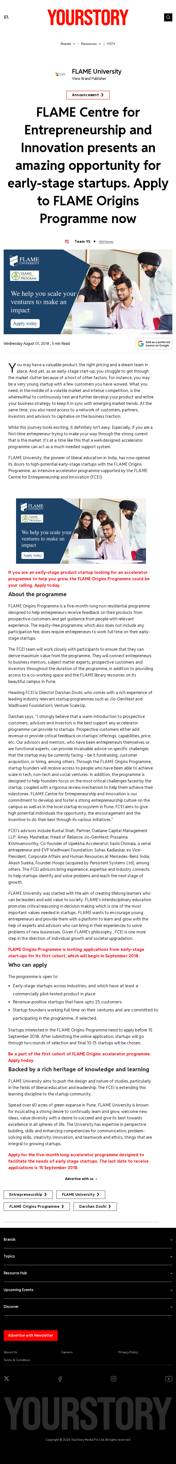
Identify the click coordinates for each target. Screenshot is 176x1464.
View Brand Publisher (89, 78)
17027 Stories (106, 241)
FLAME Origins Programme (34, 1206)
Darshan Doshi (92, 1206)
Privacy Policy (128, 1352)
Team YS (82, 241)
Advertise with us (79, 1179)
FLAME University (78, 1194)
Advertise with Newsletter (30, 1335)
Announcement (85, 95)
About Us (10, 1352)
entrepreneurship (25, 1194)
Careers (67, 1352)
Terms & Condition (17, 1360)
